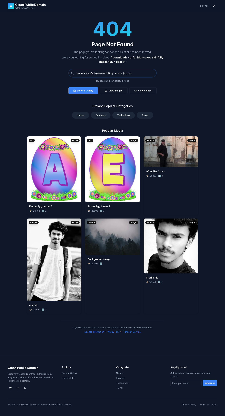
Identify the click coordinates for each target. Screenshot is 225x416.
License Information (94, 332)
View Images (115, 90)
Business (101, 115)
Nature (80, 115)
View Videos (145, 90)
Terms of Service (132, 332)
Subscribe (210, 383)
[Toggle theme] (214, 6)
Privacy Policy (114, 332)
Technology (123, 115)
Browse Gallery (85, 90)
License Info (68, 378)
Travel (145, 115)
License (204, 5)
